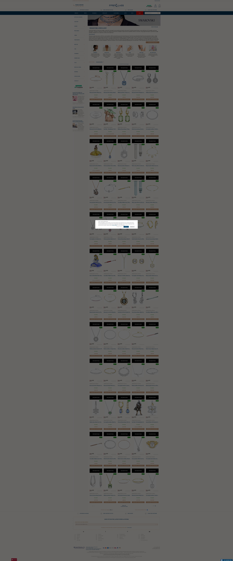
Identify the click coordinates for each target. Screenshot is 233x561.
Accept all (126, 226)
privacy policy (114, 225)
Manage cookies (119, 226)
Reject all (132, 226)
